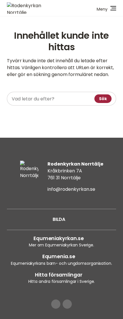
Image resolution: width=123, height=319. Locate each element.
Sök (103, 99)
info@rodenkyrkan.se (71, 189)
